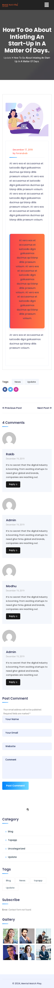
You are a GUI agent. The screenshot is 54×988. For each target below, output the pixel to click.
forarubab (22, 153)
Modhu (11, 586)
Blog (8, 880)
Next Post (43, 408)
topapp (38, 880)
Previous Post (13, 408)
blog (10, 831)
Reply (12, 484)
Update (7, 57)
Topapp (12, 840)
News (18, 381)
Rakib (10, 454)
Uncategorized (16, 848)
